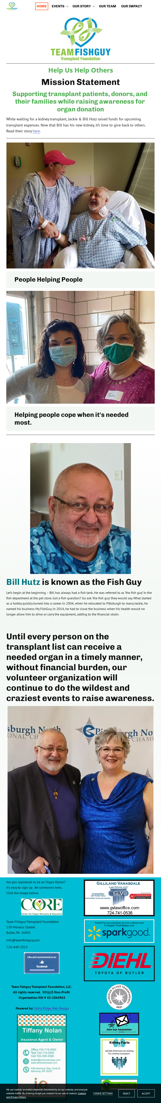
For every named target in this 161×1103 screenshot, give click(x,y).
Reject (126, 1093)
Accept (146, 1093)
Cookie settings (103, 1093)
